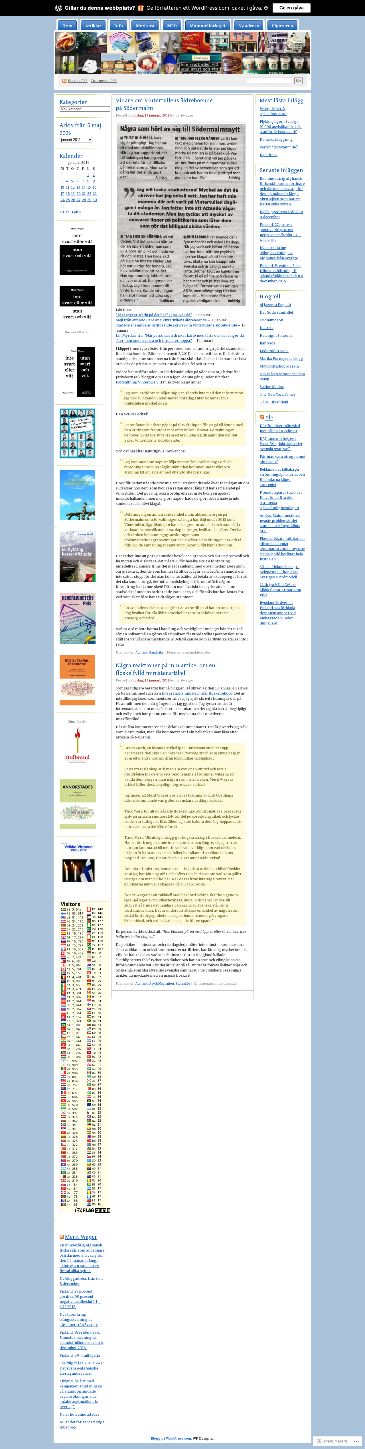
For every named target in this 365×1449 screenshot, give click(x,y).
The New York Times (278, 394)
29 (89, 200)
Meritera (145, 25)
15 (89, 187)
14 (84, 187)
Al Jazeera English (275, 305)
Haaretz (266, 328)
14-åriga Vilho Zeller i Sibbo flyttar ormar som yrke (280, 590)
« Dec (64, 212)
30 (95, 200)
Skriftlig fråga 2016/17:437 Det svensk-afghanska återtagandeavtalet (82, 1368)
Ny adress (248, 25)
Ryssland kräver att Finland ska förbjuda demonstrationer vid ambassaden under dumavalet (278, 613)
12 (73, 187)
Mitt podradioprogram (279, 366)
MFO (172, 25)
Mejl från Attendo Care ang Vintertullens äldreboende (161, 320)
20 (78, 193)
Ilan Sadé (267, 343)
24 (62, 200)
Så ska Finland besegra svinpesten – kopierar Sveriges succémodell (279, 572)
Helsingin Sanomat (276, 335)
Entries (78, 81)
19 (73, 193)
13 (78, 187)
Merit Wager (81, 1237)
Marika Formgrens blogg (281, 358)
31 (62, 206)
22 (89, 193)
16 (95, 187)
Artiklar (93, 25)
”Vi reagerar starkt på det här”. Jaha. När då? (154, 315)
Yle (269, 417)
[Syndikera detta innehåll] (62, 1237)
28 (84, 200)
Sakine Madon (272, 387)
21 (84, 193)
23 (95, 193)
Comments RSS (104, 81)
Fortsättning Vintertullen (137, 382)
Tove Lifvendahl (274, 402)
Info (118, 25)
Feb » (76, 212)
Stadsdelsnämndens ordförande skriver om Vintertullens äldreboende (176, 325)
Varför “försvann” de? (279, 147)
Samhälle (156, 652)
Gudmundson (271, 320)
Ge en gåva (291, 7)
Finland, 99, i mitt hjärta (80, 1355)
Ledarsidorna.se (274, 351)
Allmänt (141, 652)
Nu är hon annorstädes (80, 1414)
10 (62, 187)
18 (68, 193)
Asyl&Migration (161, 983)
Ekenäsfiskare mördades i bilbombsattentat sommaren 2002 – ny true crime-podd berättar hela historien (282, 548)
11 (67, 187)
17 (62, 193)
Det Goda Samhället (276, 312)
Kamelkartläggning (276, 139)
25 (68, 200)
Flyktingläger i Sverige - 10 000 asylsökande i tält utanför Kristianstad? (281, 126)
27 (78, 200)
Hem (67, 25)
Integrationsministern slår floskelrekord (197, 693)
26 (73, 200)
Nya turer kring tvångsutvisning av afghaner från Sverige (79, 1319)
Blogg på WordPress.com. (171, 1438)
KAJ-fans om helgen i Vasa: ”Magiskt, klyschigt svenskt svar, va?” (281, 443)
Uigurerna (282, 25)
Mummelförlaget (208, 25)
